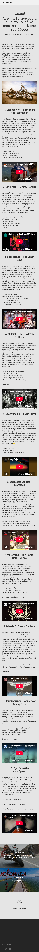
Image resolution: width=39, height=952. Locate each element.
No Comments (30, 34)
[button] (36, 2)
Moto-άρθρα (20, 13)
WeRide (9, 34)
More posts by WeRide (19, 908)
